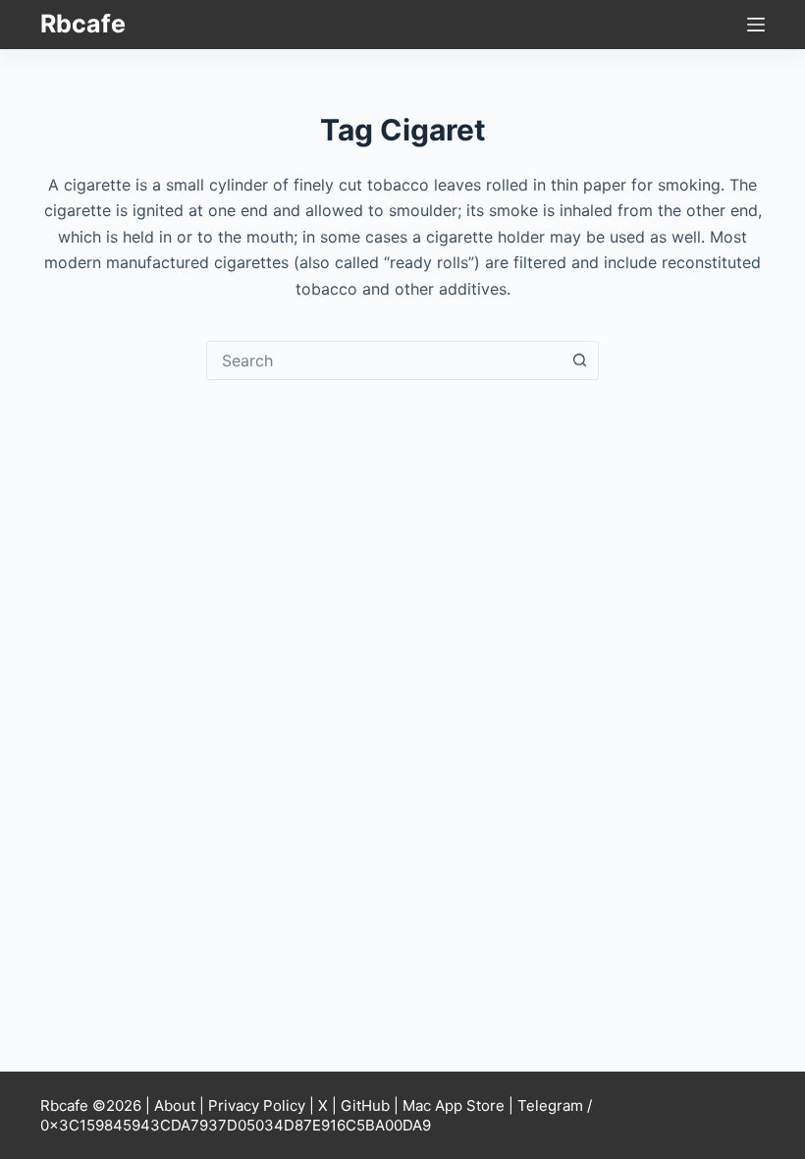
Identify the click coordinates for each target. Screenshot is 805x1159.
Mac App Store (453, 1105)
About (174, 1105)
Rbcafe (83, 23)
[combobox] (384, 360)
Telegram (550, 1105)
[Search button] (579, 360)
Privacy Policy (256, 1105)
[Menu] (756, 24)
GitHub (365, 1105)
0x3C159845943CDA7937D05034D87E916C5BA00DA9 (235, 1125)
